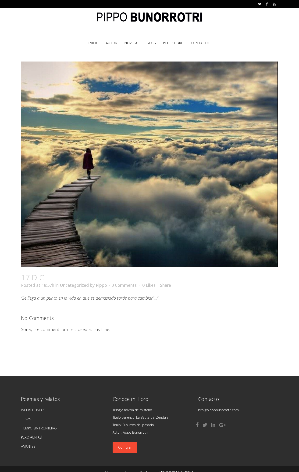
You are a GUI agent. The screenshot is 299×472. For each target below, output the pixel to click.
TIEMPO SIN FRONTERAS (39, 428)
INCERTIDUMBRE (33, 410)
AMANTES (28, 446)
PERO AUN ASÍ (31, 437)
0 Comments (124, 285)
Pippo (101, 285)
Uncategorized (74, 285)
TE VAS (26, 419)
